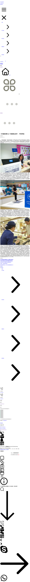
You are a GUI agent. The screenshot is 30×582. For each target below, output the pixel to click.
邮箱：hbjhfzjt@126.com (3, 429)
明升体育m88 (5, 420)
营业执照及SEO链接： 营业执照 (4, 449)
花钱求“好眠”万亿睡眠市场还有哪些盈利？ (5, 262)
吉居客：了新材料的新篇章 (3, 263)
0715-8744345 (1, 392)
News (1, 63)
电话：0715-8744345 (2, 428)
